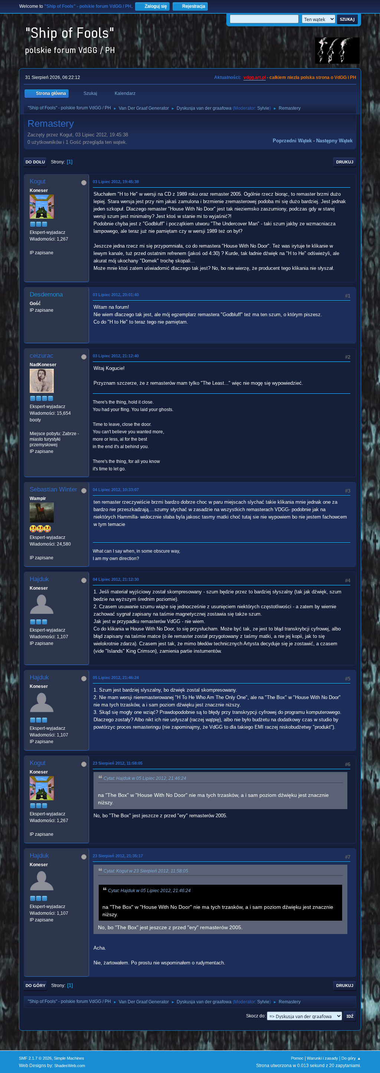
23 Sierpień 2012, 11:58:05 (117, 763)
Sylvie (263, 108)
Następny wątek (334, 140)
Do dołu (35, 162)
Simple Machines (69, 1058)
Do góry (35, 985)
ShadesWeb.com (69, 1065)
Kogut (38, 181)
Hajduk (39, 579)
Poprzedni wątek (292, 140)
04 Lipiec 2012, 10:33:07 (116, 489)
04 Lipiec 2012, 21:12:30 (116, 579)
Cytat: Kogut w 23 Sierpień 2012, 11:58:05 (146, 871)
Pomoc (297, 1058)
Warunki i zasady (322, 1058)
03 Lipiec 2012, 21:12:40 (116, 356)
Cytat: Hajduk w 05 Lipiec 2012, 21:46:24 (145, 778)
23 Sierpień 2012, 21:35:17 (118, 856)
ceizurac (41, 355)
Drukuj (344, 162)
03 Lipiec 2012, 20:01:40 (116, 294)
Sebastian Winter (53, 489)
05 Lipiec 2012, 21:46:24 (116, 677)
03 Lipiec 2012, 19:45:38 (116, 181)
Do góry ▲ (351, 1058)
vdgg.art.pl (254, 77)
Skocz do (255, 1016)
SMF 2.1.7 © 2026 (35, 1058)
